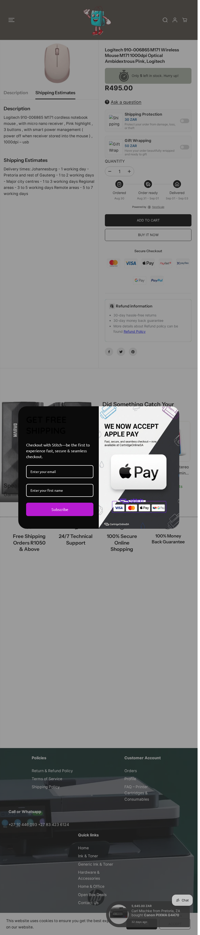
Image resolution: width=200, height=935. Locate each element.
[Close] (173, 412)
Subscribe (59, 509)
